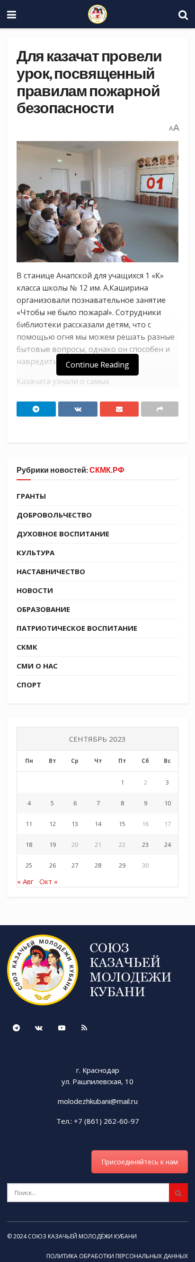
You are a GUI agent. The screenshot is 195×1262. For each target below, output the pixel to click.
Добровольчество (54, 514)
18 (29, 844)
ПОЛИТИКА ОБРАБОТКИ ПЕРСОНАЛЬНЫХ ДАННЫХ (117, 1256)
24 (167, 844)
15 (122, 823)
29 (122, 865)
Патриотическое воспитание (77, 628)
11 (29, 823)
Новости (35, 590)
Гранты (31, 496)
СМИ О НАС (37, 665)
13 (74, 823)
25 (29, 865)
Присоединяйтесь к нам (139, 1161)
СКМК (27, 647)
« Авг (25, 881)
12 (52, 823)
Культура (35, 552)
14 (98, 823)
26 (52, 865)
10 (167, 803)
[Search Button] (178, 1192)
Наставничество (51, 571)
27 (74, 865)
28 (98, 865)
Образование (43, 609)
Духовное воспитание (63, 533)
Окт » (48, 881)
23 (145, 844)
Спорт (29, 684)
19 (52, 844)
